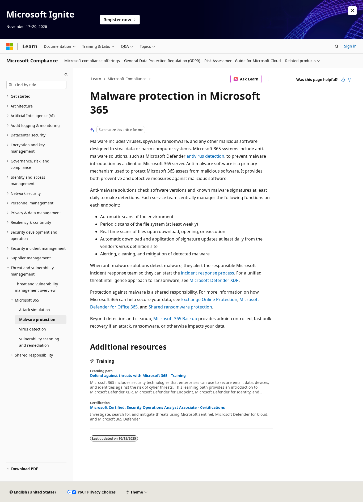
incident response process (207, 273)
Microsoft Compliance (127, 78)
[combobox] (36, 85)
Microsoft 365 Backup (175, 318)
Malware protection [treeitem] (37, 319)
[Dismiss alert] (352, 10)
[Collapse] (66, 74)
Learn (96, 78)
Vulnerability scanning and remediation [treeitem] (39, 342)
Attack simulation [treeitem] (34, 309)
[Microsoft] (9, 46)
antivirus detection (205, 156)
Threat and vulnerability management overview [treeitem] (36, 287)
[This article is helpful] (343, 79)
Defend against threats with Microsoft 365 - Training (138, 375)
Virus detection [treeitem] (32, 329)
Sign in (350, 46)
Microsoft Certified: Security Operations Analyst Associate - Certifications (157, 407)
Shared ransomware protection (180, 307)
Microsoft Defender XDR (214, 280)
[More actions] (268, 79)
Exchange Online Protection (209, 299)
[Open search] (336, 46)
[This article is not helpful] (349, 79)
